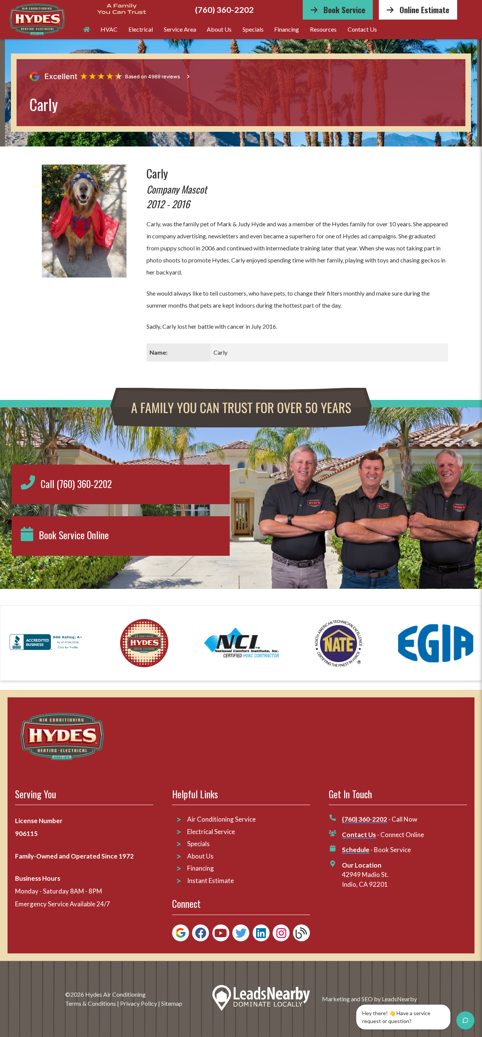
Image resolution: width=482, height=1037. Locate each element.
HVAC (109, 29)
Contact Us (362, 29)
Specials (253, 29)
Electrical (140, 29)
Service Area (180, 29)
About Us (219, 29)
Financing (286, 29)
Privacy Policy (138, 1003)
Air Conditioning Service (222, 819)
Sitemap (171, 1003)
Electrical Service (211, 832)
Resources (323, 29)
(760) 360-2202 (224, 10)
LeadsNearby (399, 998)
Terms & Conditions (90, 1003)
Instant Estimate (210, 880)
